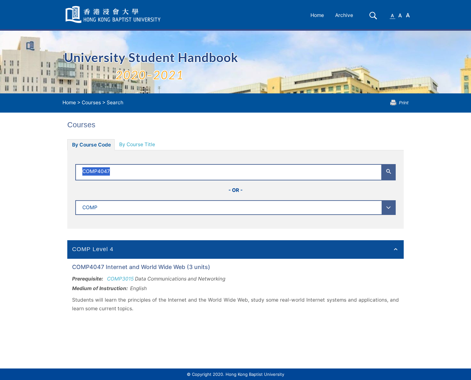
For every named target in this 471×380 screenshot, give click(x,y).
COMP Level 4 (92, 249)
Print (404, 102)
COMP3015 (120, 279)
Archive (344, 15)
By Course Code (91, 145)
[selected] (114, 14)
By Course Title (137, 144)
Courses (91, 102)
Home (317, 15)
